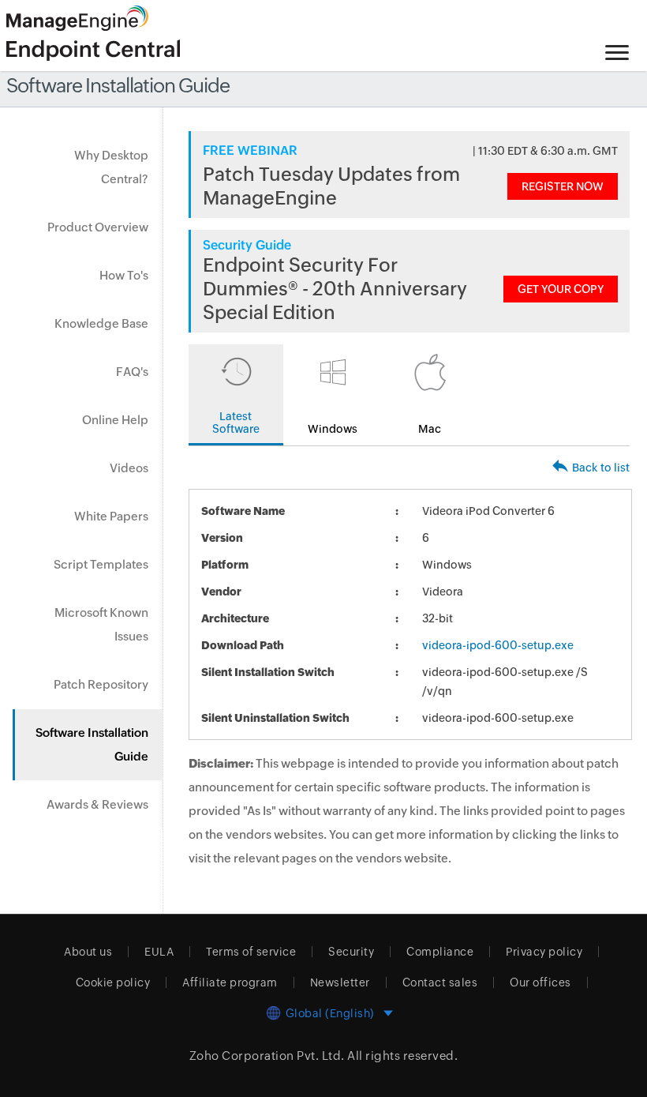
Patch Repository (101, 684)
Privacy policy (544, 951)
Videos (129, 468)
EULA (159, 951)
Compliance (439, 951)
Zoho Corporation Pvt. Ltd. (267, 1055)
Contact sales (440, 982)
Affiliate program (230, 982)
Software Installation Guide (92, 744)
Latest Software (236, 422)
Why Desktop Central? (111, 167)
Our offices (540, 982)
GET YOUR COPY (561, 289)
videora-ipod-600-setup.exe (498, 645)
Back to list (601, 467)
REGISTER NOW (563, 186)
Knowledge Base (101, 323)
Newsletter (340, 982)
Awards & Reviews (97, 804)
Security (351, 951)
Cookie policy (113, 982)
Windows (332, 429)
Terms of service (251, 951)
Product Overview (97, 227)
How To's (123, 275)
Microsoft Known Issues (101, 624)
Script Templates (101, 564)
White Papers (111, 516)
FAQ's (132, 371)
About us (88, 951)
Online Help (115, 419)
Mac (429, 429)
